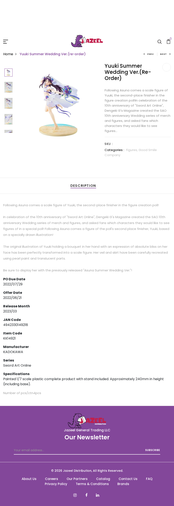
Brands (123, 484)
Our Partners (77, 479)
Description (83, 185)
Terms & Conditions (92, 484)
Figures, (132, 150)
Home (8, 54)
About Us (29, 479)
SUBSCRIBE (152, 450)
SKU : (109, 144)
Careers (51, 479)
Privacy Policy (56, 484)
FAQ (149, 479)
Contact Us (128, 479)
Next (163, 54)
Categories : (114, 150)
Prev (150, 54)
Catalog (103, 479)
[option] (8, 73)
